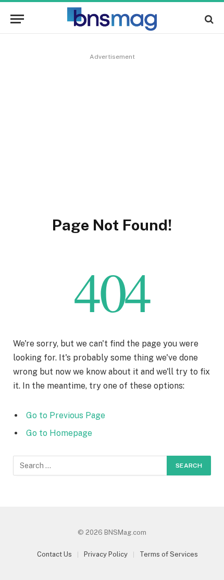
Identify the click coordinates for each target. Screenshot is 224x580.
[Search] (208, 19)
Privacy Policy (106, 554)
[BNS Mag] (111, 19)
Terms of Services (169, 554)
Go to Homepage (59, 433)
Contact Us (54, 554)
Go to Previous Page (65, 415)
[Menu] (17, 19)
